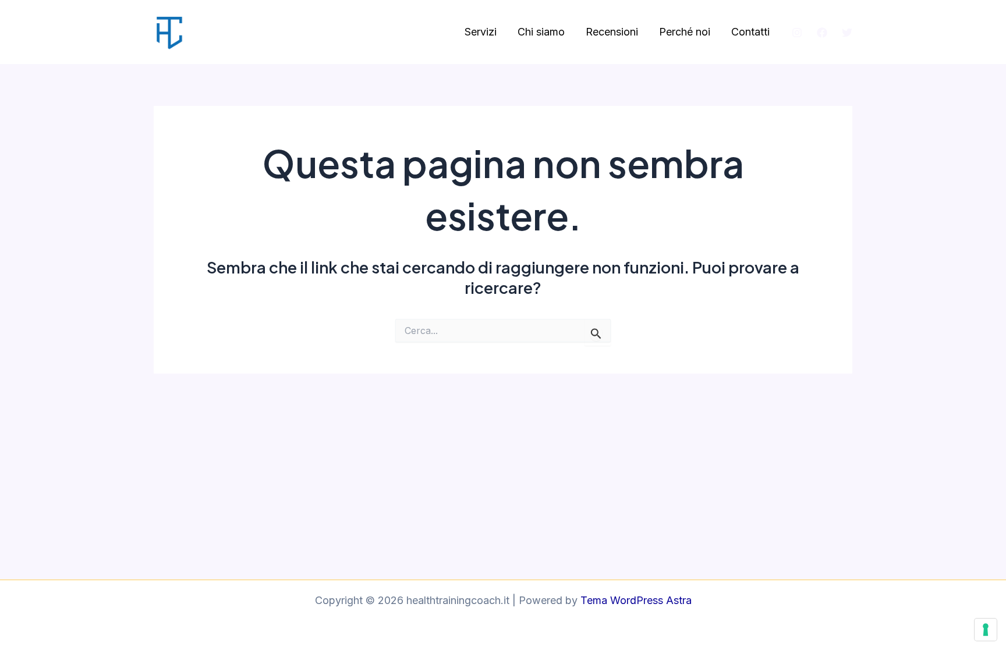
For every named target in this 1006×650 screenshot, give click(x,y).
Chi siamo (541, 32)
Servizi (481, 32)
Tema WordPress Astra (636, 600)
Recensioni (612, 32)
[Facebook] (822, 32)
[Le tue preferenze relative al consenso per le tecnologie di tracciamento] (986, 630)
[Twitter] (847, 32)
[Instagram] (797, 32)
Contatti (750, 32)
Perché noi (684, 32)
